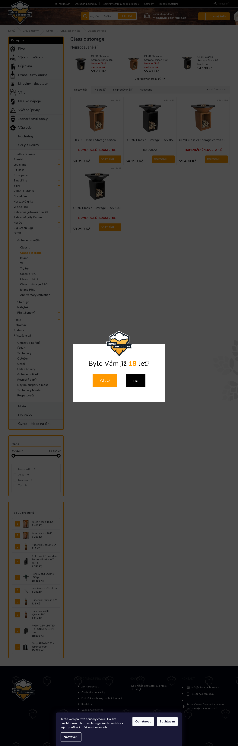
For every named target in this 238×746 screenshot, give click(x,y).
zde (105, 727)
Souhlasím (167, 721)
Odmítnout (143, 721)
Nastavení (71, 737)
